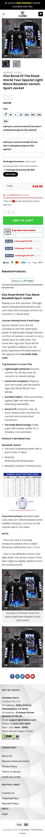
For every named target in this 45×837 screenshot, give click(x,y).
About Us (7, 756)
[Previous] (6, 38)
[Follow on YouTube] (32, 676)
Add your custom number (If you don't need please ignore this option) (20, 146)
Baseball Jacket (12, 72)
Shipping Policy (10, 798)
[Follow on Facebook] (12, 676)
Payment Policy (10, 803)
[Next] (38, 38)
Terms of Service (11, 771)
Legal (5, 813)
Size (5, 108)
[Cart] (40, 14)
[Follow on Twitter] (22, 676)
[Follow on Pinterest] (27, 676)
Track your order (11, 776)
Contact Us (8, 793)
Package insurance (13, 161)
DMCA (5, 808)
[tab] (22, 288)
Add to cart (23, 220)
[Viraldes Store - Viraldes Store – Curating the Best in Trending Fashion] (22, 14)
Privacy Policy (9, 766)
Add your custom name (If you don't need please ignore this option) (22, 128)
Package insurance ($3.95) (20, 169)
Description (7, 288)
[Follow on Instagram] (17, 676)
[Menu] (3, 14)
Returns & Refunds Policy (15, 761)
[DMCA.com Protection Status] (11, 736)
